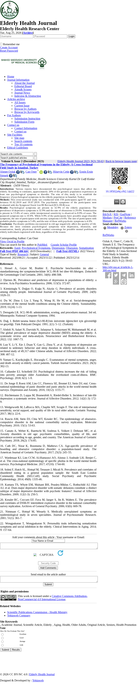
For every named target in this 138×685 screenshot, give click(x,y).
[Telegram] (124, 275)
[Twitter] (116, 275)
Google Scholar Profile (64, 244)
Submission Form (24, 121)
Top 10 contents (23, 144)
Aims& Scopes (22, 89)
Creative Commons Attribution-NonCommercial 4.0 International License (53, 598)
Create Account (9, 47)
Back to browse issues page (121, 161)
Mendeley (112, 227)
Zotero (128, 227)
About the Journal (24, 83)
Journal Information (18, 79)
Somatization (86, 247)
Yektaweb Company (18, 615)
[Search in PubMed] (22, 172)
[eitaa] (124, 281)
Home (10, 76)
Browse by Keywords (26, 112)
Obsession (72, 247)
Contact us (13, 125)
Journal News (22, 92)
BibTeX (107, 214)
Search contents (23, 141)
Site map (19, 137)
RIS (116, 214)
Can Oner (31, 171)
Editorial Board (23, 86)
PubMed (42, 244)
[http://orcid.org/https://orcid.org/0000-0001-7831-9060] (41, 172)
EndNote (125, 214)
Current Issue (21, 105)
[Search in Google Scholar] (18, 172)
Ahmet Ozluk (7, 171)
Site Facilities (14, 134)
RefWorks (120, 220)
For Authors (14, 115)
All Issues (20, 102)
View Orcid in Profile (12, 241)
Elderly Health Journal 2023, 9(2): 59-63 (81, 161)
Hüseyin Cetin (61, 171)
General (44, 254)
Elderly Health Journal (42, 674)
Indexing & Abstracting (27, 95)
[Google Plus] (116, 281)
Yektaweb (38, 680)
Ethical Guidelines (17, 147)
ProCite (118, 217)
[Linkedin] (131, 275)
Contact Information (25, 128)
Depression (58, 247)
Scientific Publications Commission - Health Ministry (37, 612)
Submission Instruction (27, 118)
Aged (17, 247)
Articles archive (16, 99)
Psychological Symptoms (36, 247)
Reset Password (9, 50)
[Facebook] (108, 275)
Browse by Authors (25, 108)
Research (23, 254)
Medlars (107, 217)
